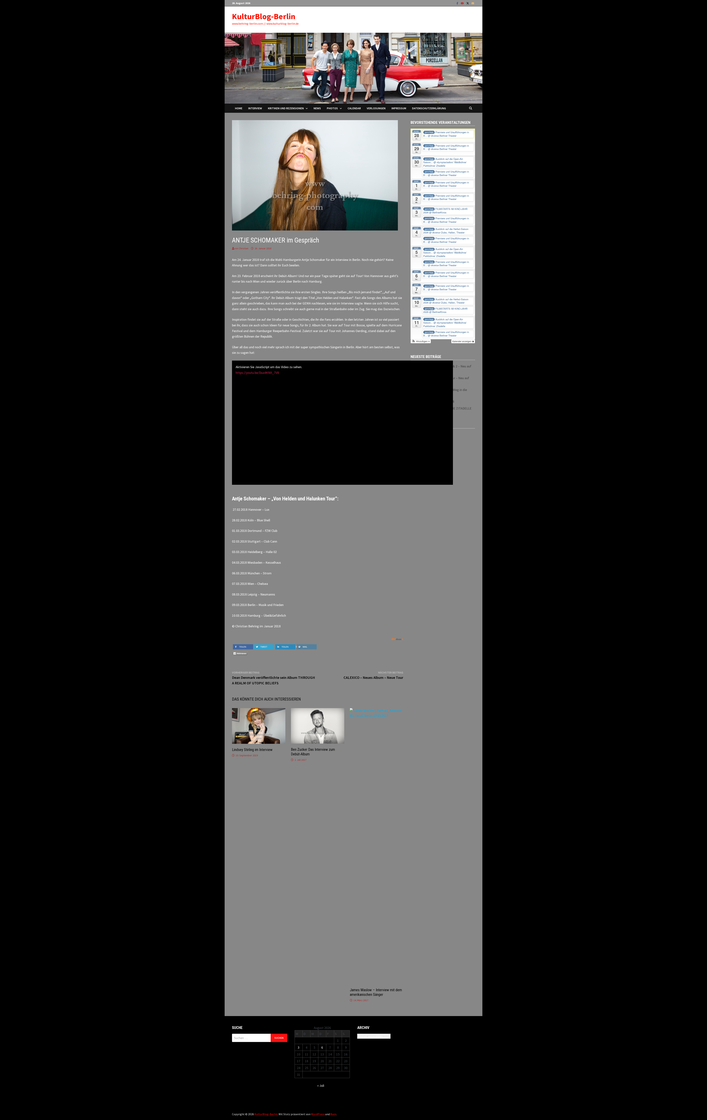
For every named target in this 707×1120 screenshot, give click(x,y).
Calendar (354, 108)
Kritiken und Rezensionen (286, 108)
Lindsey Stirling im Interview (252, 749)
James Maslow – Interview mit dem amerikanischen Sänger (376, 992)
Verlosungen (376, 108)
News (317, 108)
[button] (421, 341)
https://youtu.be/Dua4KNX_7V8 (257, 373)
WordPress (318, 1114)
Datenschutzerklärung (429, 108)
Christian (243, 248)
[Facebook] (458, 3)
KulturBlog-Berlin (263, 16)
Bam (333, 1114)
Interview (255, 108)
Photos (332, 108)
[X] (468, 3)
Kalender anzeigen (462, 341)
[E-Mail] (473, 3)
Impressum (398, 108)
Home (238, 108)
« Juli (320, 1085)
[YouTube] (462, 3)
